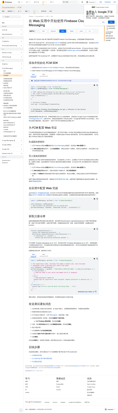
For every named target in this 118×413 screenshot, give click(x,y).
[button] (10, 30)
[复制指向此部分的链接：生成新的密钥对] (46, 142)
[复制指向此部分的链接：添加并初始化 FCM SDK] (59, 63)
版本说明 (89, 389)
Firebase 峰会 (59, 384)
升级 (70, 80)
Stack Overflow (91, 384)
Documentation (8, 7)
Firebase (31, 16)
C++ (90, 31)
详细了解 (36, 80)
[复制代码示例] (97, 85)
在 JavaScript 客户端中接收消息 (42, 358)
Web (62, 31)
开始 (111, 22)
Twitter (58, 387)
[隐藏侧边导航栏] (21, 410)
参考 (26, 384)
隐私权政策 (32, 409)
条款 (26, 409)
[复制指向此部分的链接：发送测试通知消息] (52, 304)
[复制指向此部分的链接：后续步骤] (41, 347)
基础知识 (10, 11)
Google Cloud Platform (75, 402)
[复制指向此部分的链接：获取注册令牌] (47, 216)
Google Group (91, 387)
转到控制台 (108, 2)
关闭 (103, 22)
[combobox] (70, 2)
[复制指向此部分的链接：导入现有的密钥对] (48, 156)
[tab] (33, 75)
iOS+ (43, 31)
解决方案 (36, 2)
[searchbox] (11, 16)
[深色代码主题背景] (94, 85)
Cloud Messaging (59, 145)
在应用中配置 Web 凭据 (61, 179)
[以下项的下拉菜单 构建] (22, 2)
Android (53, 31)
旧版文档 (89, 395)
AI (18, 11)
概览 (3, 11)
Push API (57, 43)
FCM (19, 7)
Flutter (72, 31)
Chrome (55, 402)
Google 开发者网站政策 (31, 367)
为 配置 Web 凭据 (41, 195)
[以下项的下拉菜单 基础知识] (14, 11)
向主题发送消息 (37, 361)
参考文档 (43, 11)
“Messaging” (53, 315)
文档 (43, 2)
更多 (51, 2)
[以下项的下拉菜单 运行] (30, 2)
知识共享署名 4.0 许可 (52, 366)
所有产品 (87, 402)
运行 (27, 2)
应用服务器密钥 (36, 181)
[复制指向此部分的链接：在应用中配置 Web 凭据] (59, 188)
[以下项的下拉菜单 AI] (21, 11)
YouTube (58, 389)
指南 (26, 381)
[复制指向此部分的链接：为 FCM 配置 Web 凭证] (58, 128)
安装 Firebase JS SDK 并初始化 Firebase (51, 67)
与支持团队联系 (91, 381)
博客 (101, 2)
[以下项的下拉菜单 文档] (46, 2)
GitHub (27, 392)
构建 (19, 2)
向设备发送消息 (37, 355)
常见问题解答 (90, 392)
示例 (50, 11)
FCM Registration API (35, 119)
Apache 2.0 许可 (79, 366)
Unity (81, 31)
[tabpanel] (64, 96)
